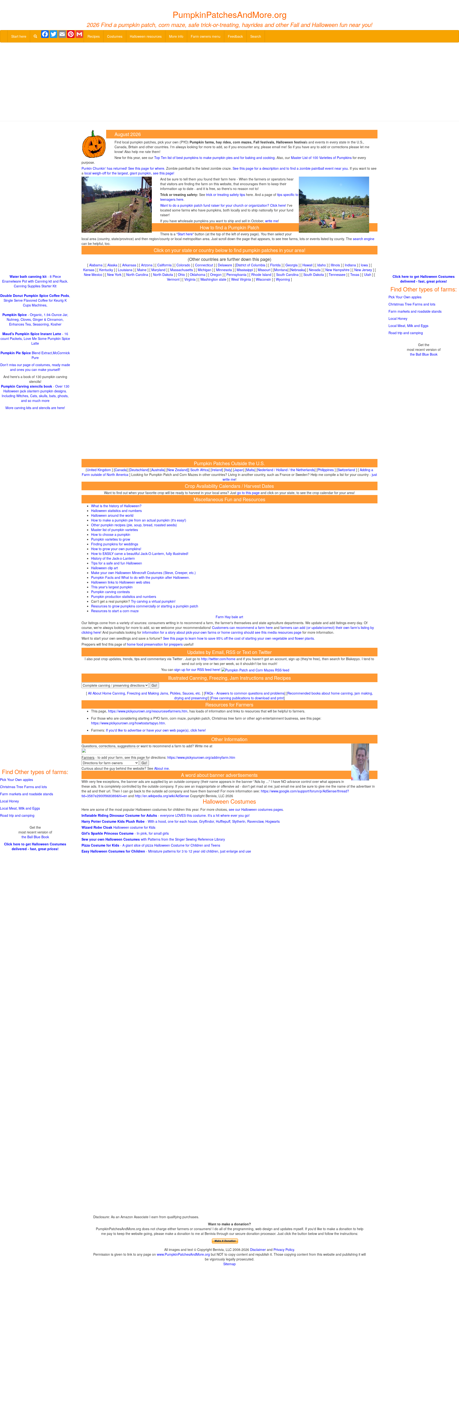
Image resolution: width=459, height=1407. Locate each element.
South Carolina (287, 274)
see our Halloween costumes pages (256, 809)
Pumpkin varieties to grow (110, 539)
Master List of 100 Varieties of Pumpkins (321, 157)
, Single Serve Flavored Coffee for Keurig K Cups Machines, (35, 300)
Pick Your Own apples (16, 779)
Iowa (364, 265)
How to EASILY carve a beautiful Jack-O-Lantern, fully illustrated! (139, 553)
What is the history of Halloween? (116, 505)
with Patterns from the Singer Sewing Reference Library (153, 839)
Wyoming (283, 279)
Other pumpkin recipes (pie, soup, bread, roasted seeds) (134, 524)
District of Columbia (250, 265)
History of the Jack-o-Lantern (113, 558)
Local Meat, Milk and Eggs (20, 808)
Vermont (173, 279)
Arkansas (129, 265)
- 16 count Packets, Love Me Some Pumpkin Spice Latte (35, 338)
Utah (367, 274)
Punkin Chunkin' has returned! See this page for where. (123, 168)
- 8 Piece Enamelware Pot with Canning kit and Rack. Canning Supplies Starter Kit (35, 281)
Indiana (350, 265)
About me (161, 768)
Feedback (235, 36)
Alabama (96, 265)
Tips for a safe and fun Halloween (116, 563)
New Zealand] (177, 469)
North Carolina (137, 274)
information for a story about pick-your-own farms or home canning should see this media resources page (221, 632)
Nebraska (297, 269)
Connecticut (204, 265)
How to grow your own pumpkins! (116, 548)
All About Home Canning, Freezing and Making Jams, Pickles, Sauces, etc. (144, 693)
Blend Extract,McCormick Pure (35, 355)
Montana (281, 269)
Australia (157, 469)
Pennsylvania (236, 274)
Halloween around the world (112, 515)
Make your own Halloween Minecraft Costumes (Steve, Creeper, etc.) (143, 572)
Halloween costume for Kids (118, 827)
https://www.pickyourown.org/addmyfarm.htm (201, 757)
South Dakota (313, 274)
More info (176, 36)
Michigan (204, 269)
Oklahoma (197, 274)
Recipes (93, 36)
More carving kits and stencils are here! (35, 407)
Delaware (225, 265)
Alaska (112, 265)
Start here (18, 36)
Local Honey (9, 801)
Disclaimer (258, 1249)
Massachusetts (181, 269)
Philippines (325, 469)
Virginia (190, 279)
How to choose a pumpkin (110, 534)
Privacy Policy (283, 1249)
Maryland (158, 269)
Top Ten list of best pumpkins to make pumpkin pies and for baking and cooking (214, 157)
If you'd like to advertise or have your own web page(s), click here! (156, 730)
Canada (121, 469)
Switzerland (346, 469)
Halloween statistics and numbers (116, 510)
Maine (142, 269)
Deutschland (139, 469)
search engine (363, 238)
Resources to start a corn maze (115, 610)
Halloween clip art (104, 567)
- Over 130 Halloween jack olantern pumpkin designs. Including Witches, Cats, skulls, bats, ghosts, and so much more (35, 393)
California (164, 265)
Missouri (264, 269)
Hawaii (307, 265)
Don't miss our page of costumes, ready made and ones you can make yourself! (35, 367)
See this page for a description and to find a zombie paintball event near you (290, 168)
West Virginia (241, 279)
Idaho (321, 265)
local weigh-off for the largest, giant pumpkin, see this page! (129, 173)
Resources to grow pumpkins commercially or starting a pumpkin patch (144, 606)
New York (114, 274)
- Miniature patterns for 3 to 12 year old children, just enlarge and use (166, 851)
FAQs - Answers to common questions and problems (244, 693)
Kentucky (106, 269)
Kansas (88, 269)
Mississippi (245, 269)
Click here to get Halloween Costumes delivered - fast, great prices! (35, 846)
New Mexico (93, 274)
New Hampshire (337, 269)
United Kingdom (99, 469)
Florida (275, 265)
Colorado (183, 265)
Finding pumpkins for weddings (114, 544)
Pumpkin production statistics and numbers (123, 596)
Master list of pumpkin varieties (114, 529)
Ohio (181, 274)
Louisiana (125, 269)
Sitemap (229, 1263)
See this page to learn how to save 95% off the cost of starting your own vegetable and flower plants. (239, 638)
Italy (228, 469)
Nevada (315, 269)
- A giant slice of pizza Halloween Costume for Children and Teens (151, 845)
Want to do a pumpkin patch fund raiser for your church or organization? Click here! (223, 205)
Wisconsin (263, 279)
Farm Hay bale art (229, 616)
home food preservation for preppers (155, 644)
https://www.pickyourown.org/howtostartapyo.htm (128, 723)
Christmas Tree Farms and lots (23, 786)
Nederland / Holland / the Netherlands (286, 469)
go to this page (248, 492)
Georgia (291, 265)
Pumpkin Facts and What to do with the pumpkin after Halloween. (140, 577)
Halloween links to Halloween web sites (120, 582)
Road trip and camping (17, 815)
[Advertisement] (229, 80)
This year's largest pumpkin (112, 587)
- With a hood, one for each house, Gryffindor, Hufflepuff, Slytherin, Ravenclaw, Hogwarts (181, 821)
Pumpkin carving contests (110, 591)
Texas (354, 274)
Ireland (217, 469)
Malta (250, 469)
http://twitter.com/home (218, 658)
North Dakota (163, 274)
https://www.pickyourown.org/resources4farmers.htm (147, 711)
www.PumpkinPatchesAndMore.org (183, 1254)
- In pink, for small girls (125, 833)
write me (271, 220)
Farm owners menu (205, 36)
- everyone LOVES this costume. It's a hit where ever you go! (166, 815)
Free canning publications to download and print (247, 698)
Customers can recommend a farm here (242, 627)
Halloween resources (146, 36)
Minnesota (224, 269)
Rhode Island (261, 274)
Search (255, 36)
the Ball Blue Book (35, 836)
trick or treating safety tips (225, 194)
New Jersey (363, 269)
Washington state (213, 279)
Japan (238, 469)
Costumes (114, 36)
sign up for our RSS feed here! (197, 669)
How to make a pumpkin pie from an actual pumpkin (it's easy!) (138, 520)
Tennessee (337, 274)
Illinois (335, 265)
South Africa (199, 469)
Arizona (147, 265)
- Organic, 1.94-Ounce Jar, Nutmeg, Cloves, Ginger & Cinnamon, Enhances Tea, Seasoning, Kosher (35, 319)
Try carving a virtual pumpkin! (153, 601)
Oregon (216, 274)
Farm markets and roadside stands (26, 793)
